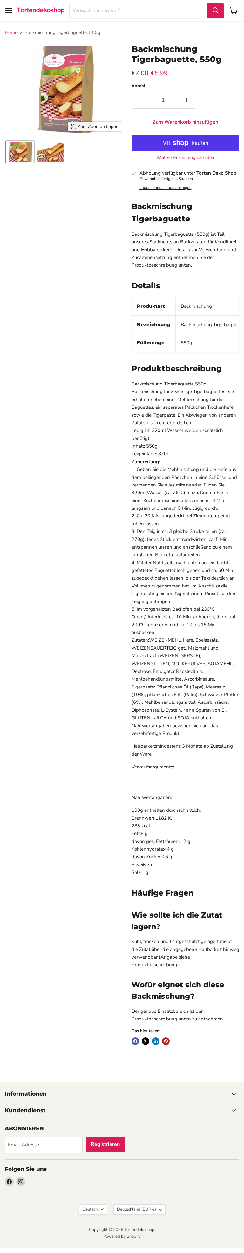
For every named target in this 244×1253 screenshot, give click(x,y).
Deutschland (136, 1209)
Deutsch (90, 1209)
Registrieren (105, 1144)
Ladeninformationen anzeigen (165, 187)
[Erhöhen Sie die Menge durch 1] (187, 100)
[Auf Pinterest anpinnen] (166, 1041)
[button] (20, 152)
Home (11, 32)
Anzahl (138, 86)
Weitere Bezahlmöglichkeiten (185, 157)
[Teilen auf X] (145, 1041)
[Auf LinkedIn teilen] (155, 1041)
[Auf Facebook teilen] (135, 1041)
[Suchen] (215, 10)
